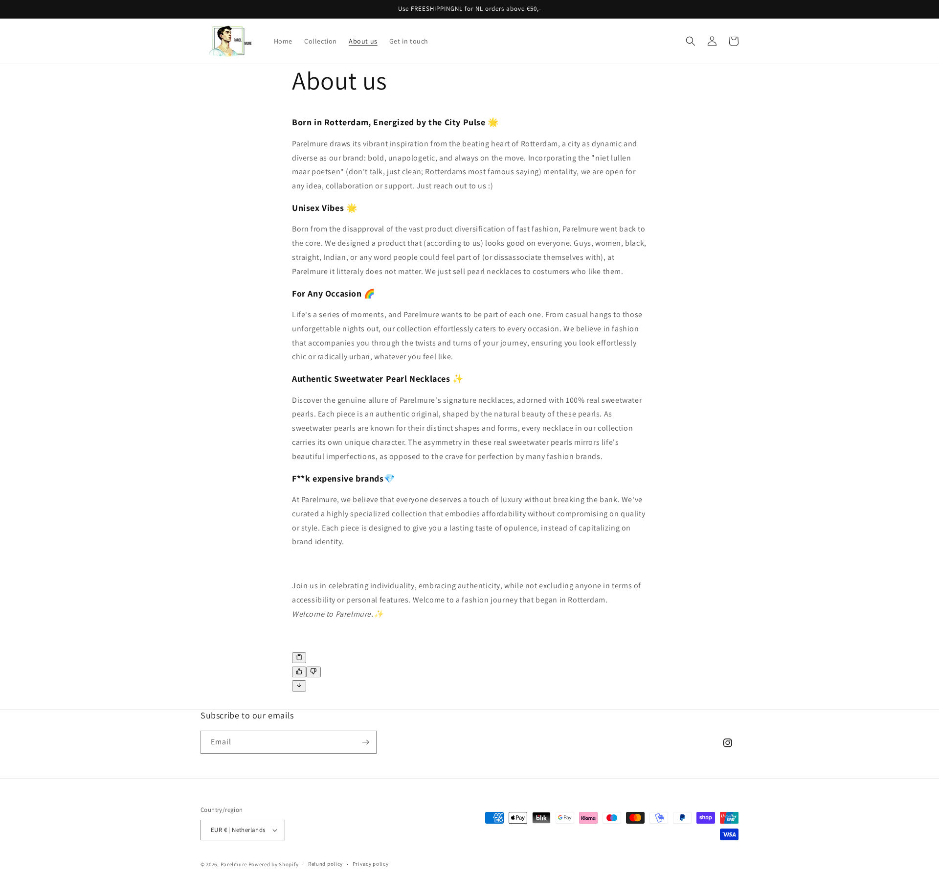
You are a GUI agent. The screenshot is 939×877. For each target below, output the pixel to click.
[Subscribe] (365, 742)
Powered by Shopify (273, 864)
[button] (690, 41)
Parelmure (234, 864)
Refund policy (325, 863)
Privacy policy (371, 863)
